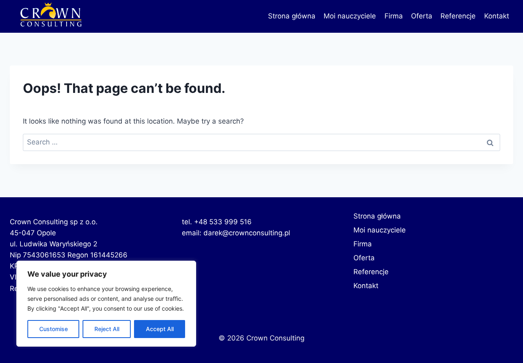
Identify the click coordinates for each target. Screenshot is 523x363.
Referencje (458, 16)
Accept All (160, 328)
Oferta (421, 16)
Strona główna (291, 16)
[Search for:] (261, 142)
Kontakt (496, 16)
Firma (393, 16)
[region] (106, 304)
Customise (53, 328)
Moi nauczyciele (350, 16)
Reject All (106, 328)
